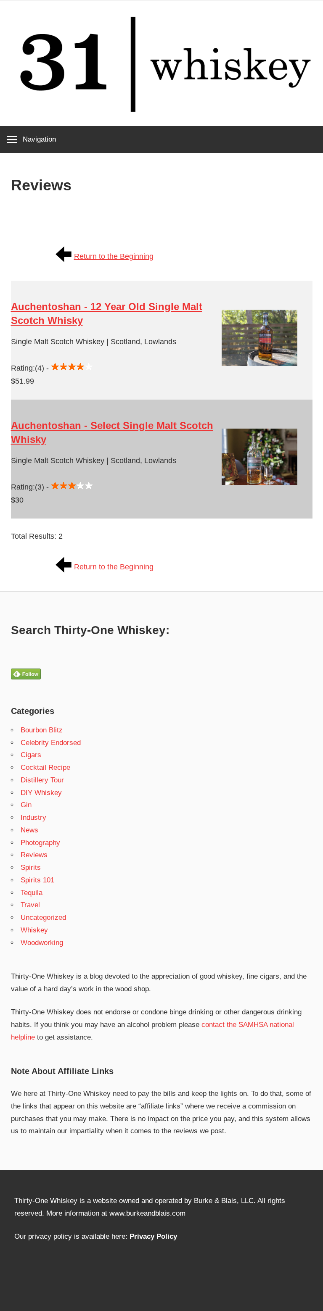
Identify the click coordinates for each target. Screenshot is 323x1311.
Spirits (31, 867)
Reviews (34, 855)
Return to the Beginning (114, 256)
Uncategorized (43, 917)
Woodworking (42, 943)
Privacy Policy (153, 1236)
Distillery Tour (42, 780)
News (29, 830)
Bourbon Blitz (42, 730)
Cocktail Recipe (45, 767)
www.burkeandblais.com (147, 1213)
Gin (26, 805)
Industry (33, 817)
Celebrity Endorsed (51, 743)
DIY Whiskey (41, 793)
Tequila (31, 893)
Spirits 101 (37, 880)
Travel (30, 905)
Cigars (31, 755)
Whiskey (34, 930)
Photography (40, 843)
